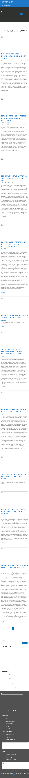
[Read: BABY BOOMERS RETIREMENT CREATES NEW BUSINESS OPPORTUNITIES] (14, 232)
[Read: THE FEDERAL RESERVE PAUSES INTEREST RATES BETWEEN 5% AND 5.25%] (14, 339)
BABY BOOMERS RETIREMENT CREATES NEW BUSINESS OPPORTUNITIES (13, 244)
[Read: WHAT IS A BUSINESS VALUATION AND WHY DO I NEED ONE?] (14, 305)
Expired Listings (5, 678)
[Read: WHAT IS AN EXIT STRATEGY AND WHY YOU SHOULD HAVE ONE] (14, 555)
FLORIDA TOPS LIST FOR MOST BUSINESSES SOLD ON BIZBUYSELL (13, 118)
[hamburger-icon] (21, 14)
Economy (3, 676)
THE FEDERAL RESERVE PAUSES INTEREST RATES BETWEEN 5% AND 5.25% (11, 351)
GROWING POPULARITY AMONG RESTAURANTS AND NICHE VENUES (14, 511)
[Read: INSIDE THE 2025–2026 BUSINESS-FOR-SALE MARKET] (14, 44)
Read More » (3, 92)
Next (14, 631)
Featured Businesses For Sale (8, 681)
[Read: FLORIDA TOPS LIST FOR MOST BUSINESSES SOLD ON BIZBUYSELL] (14, 106)
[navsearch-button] (25, 14)
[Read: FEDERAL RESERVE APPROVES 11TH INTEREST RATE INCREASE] (14, 166)
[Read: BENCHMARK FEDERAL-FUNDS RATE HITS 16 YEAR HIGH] (14, 399)
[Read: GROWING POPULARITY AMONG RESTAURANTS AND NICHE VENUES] (14, 499)
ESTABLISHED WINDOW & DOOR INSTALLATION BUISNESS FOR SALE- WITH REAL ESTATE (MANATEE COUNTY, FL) (13, 655)
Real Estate (4, 685)
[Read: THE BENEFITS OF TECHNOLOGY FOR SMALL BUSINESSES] (14, 464)
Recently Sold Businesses (7, 687)
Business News (5, 674)
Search (3, 640)
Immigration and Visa (6, 683)
